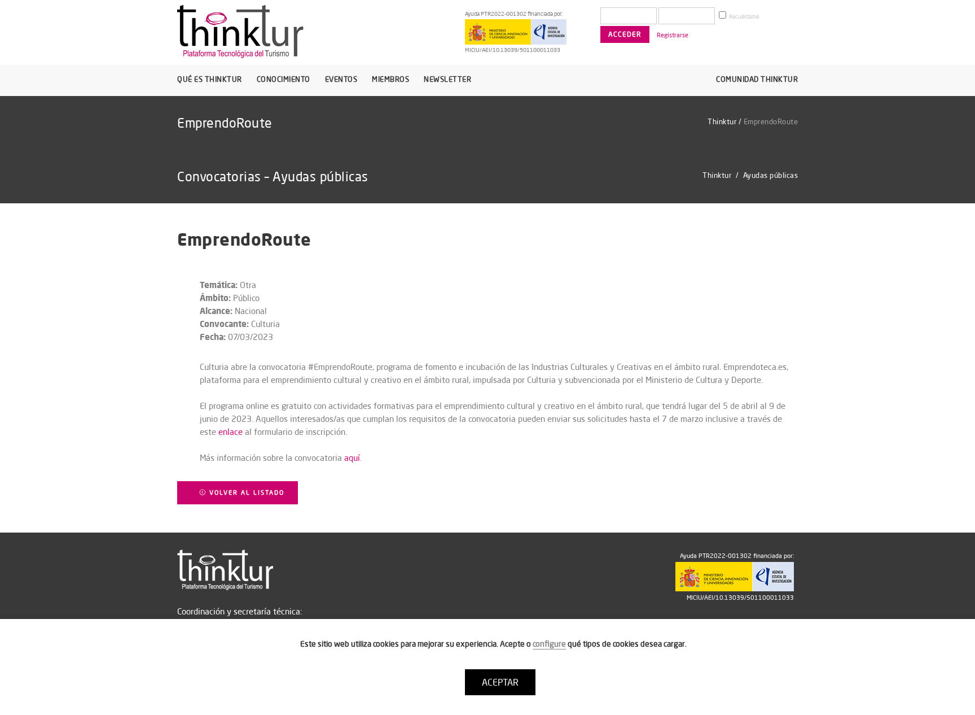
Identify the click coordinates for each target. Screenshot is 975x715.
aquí (352, 457)
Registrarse (672, 35)
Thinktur (722, 121)
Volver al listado (245, 492)
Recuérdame (743, 16)
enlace (230, 431)
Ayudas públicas (770, 175)
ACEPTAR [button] (500, 682)
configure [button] (549, 644)
